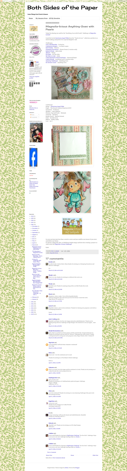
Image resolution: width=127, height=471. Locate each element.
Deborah (51, 423)
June (33, 238)
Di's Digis (48, 54)
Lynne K (51, 306)
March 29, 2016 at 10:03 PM (56, 337)
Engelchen (51, 401)
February (34, 297)
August (34, 234)
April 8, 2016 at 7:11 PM (54, 428)
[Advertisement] (33, 203)
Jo (49, 413)
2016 (32, 224)
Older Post (95, 455)
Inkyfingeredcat (53, 377)
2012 (32, 308)
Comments (34, 117)
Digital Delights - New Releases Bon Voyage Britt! (37, 281)
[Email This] (64, 251)
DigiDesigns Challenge (73, 435)
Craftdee (51, 433)
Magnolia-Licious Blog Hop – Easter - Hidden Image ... (37, 270)
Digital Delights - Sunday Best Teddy (36, 265)
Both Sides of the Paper (62, 7)
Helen (50, 352)
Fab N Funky (49, 48)
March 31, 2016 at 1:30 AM (55, 348)
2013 (32, 306)
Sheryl (50, 294)
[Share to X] (66, 251)
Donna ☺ (78, 437)
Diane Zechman (33, 183)
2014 (32, 304)
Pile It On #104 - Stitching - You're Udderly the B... (37, 256)
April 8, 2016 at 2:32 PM (55, 408)
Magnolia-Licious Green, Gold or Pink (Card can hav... (37, 286)
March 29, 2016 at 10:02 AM (56, 270)
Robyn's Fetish (50, 51)
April (33, 242)
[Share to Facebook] (68, 251)
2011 (32, 310)
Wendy (50, 284)
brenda (50, 262)
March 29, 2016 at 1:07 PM (55, 301)
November (35, 228)
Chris (50, 391)
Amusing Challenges (52, 61)
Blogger (77, 467)
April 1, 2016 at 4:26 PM (55, 362)
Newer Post (49, 455)
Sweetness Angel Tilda (62, 38)
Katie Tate (31, 147)
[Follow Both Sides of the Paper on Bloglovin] (33, 103)
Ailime (66, 467)
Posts (32, 114)
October (34, 230)
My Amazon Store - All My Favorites (48, 18)
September (35, 232)
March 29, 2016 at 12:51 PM (55, 289)
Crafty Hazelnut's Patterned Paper (56, 57)
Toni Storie (32, 188)
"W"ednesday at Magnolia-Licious (37, 252)
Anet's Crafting (53, 319)
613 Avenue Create (51, 62)
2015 (32, 301)
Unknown (51, 367)
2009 (32, 314)
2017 (32, 222)
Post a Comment (51, 452)
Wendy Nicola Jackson (55, 330)
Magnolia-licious (54, 253)
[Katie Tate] (33, 166)
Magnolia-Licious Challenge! (63, 244)
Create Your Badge (32, 167)
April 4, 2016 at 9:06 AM (55, 386)
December (35, 226)
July (33, 236)
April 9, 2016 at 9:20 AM (55, 449)
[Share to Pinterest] (69, 251)
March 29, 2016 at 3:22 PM (55, 314)
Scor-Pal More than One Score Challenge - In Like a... (37, 292)
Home (31, 18)
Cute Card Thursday (51, 44)
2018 (32, 220)
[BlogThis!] (65, 251)
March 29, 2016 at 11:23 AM (55, 279)
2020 (32, 216)
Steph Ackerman (33, 186)
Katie (37, 62)
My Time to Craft (50, 56)
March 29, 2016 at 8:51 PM (55, 326)
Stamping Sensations (52, 49)
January (34, 299)
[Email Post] (62, 251)
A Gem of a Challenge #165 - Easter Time (37, 260)
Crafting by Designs (51, 46)
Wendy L (51, 275)
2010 (32, 312)
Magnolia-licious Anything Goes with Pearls (36, 248)
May (33, 240)
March (34, 245)
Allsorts (48, 52)
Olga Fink (51, 342)
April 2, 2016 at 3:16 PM (54, 373)
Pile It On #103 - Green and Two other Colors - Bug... (36, 276)
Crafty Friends (50, 59)
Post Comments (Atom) (59, 457)
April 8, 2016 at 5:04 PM (55, 418)
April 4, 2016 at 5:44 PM (55, 396)
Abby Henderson (33, 182)
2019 (32, 218)
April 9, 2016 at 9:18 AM (55, 439)
